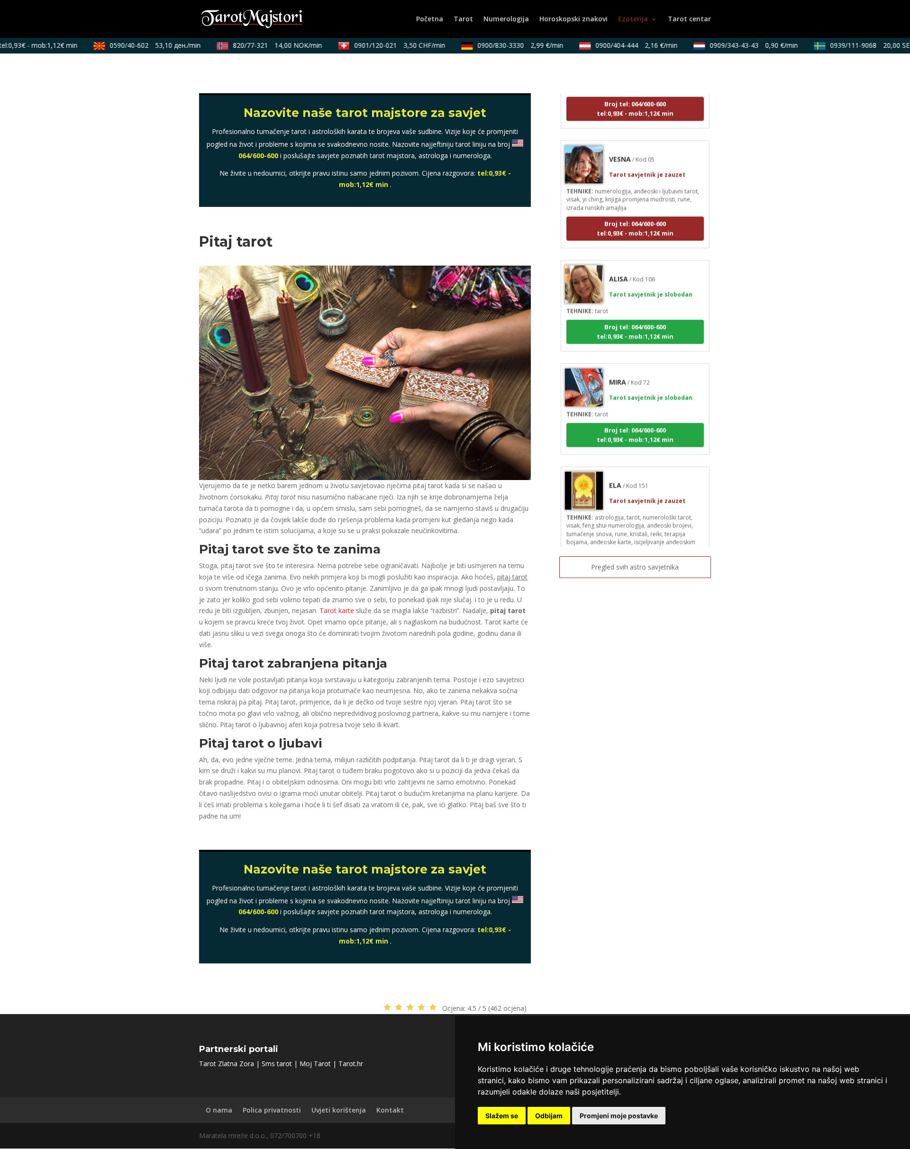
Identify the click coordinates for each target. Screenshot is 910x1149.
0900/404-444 (623, 45)
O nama (219, 1109)
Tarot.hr (350, 1063)
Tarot (463, 19)
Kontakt (390, 1109)
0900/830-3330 (507, 45)
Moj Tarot (315, 1063)
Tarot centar (689, 19)
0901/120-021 (386, 45)
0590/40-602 (141, 45)
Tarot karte (336, 610)
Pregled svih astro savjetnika (635, 566)
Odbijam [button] (549, 1116)
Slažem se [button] (501, 1116)
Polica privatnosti (272, 1109)
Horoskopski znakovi (573, 19)
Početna (429, 19)
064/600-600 (258, 155)
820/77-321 (264, 45)
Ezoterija (633, 19)
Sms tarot (277, 1063)
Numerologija (506, 19)
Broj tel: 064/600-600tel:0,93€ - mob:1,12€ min (635, 212)
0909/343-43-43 (740, 45)
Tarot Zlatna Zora (226, 1063)
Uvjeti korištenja (338, 1109)
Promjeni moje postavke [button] (619, 1116)
